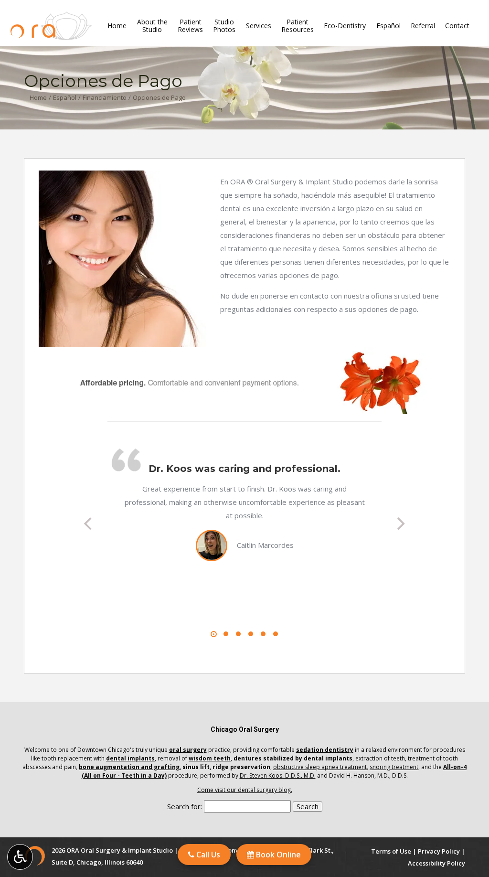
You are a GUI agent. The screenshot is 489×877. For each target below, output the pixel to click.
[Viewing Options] (20, 857)
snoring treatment (394, 767)
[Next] (399, 523)
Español (388, 26)
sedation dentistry (324, 750)
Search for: (184, 806)
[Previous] (89, 523)
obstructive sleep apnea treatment (320, 767)
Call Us (207, 854)
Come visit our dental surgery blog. (244, 790)
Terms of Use (391, 851)
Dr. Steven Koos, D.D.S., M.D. (278, 775)
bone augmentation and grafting (129, 767)
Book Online (277, 854)
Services (258, 26)
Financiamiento (105, 97)
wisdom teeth (210, 758)
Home (117, 26)
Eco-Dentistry (345, 26)
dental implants (130, 758)
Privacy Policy (439, 851)
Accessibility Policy (436, 863)
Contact (457, 26)
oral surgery (188, 750)
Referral (423, 26)
